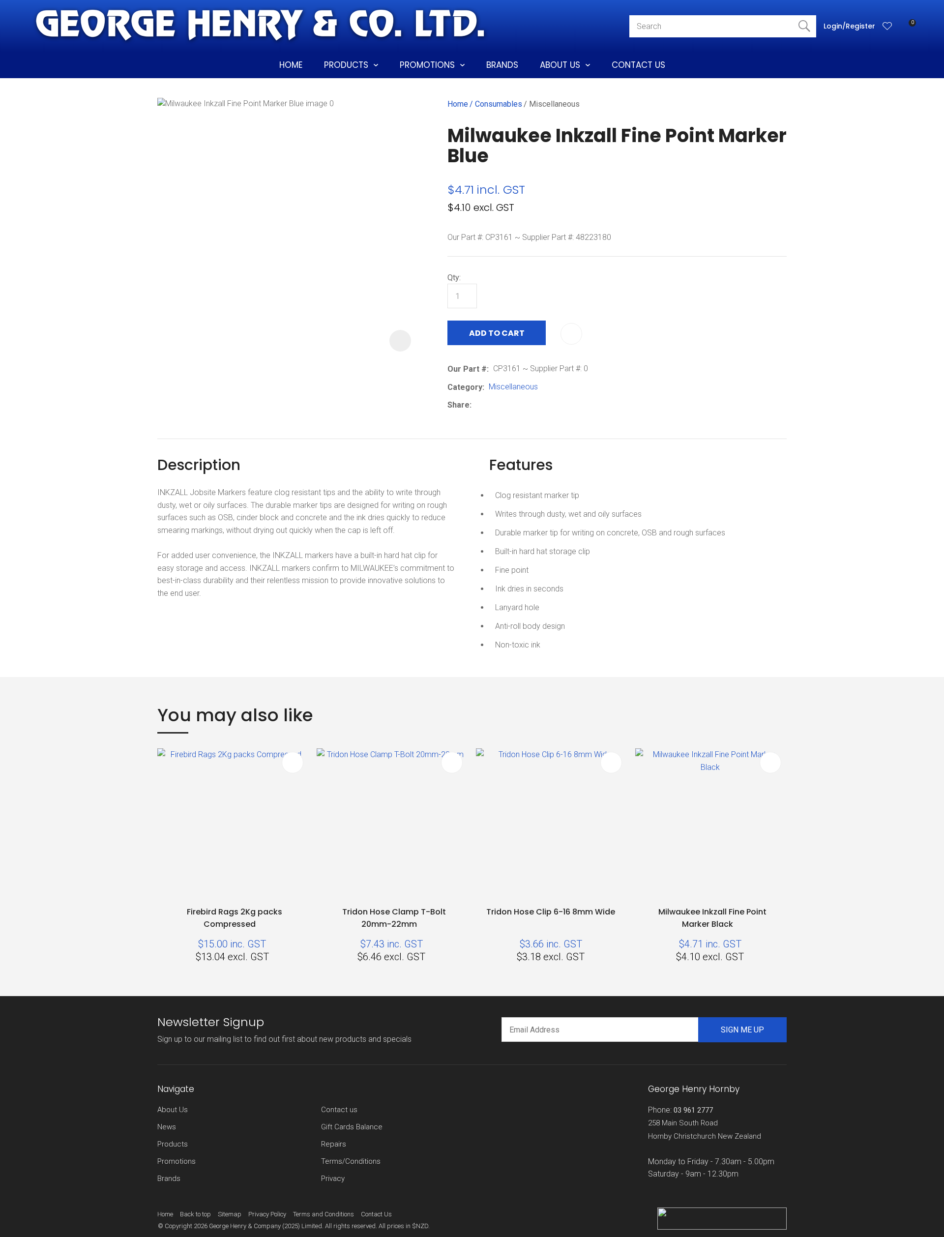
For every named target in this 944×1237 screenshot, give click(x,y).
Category (464, 387)
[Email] (506, 405)
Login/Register (849, 26)
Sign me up (742, 1029)
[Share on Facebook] (477, 405)
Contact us (339, 1109)
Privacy (333, 1178)
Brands (502, 65)
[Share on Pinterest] (521, 405)
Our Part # (467, 369)
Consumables (498, 104)
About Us (560, 65)
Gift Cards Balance (352, 1126)
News (166, 1126)
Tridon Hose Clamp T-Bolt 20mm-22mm (394, 918)
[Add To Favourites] (571, 334)
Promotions (427, 65)
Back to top (195, 1214)
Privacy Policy (267, 1214)
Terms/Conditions (351, 1161)
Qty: (454, 277)
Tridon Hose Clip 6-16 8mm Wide (550, 911)
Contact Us (638, 65)
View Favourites (887, 26)
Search (804, 26)
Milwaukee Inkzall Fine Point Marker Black (712, 918)
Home (290, 65)
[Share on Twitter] (491, 405)
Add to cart (497, 333)
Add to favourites (292, 762)
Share (458, 405)
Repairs (333, 1144)
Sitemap (229, 1214)
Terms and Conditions (323, 1214)
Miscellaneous (554, 104)
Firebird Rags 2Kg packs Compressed (234, 918)
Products (346, 65)
